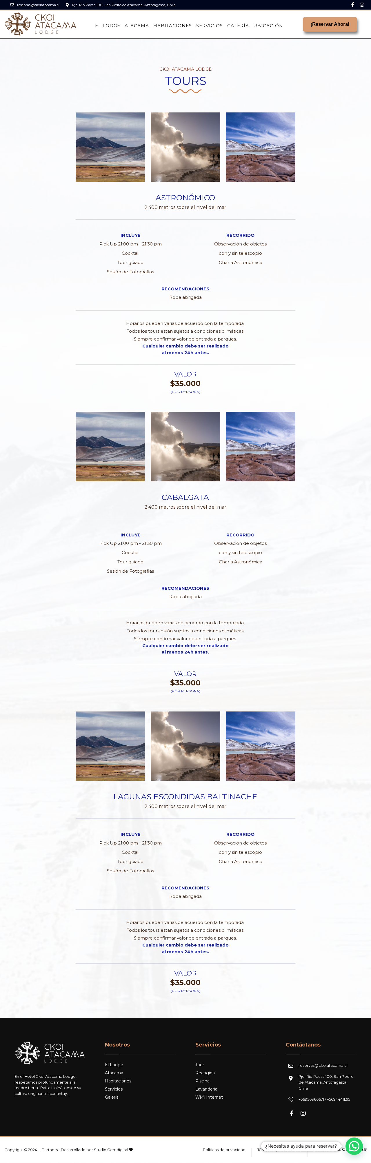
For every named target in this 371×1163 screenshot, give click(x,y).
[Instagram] (362, 4)
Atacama (114, 1072)
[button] (354, 1146)
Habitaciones (118, 1081)
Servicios (114, 1089)
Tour (199, 1064)
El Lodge (114, 1064)
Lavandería (206, 1089)
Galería (112, 1097)
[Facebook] (352, 4)
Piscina (202, 1081)
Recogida (205, 1072)
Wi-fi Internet (209, 1097)
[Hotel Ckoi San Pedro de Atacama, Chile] (40, 24)
